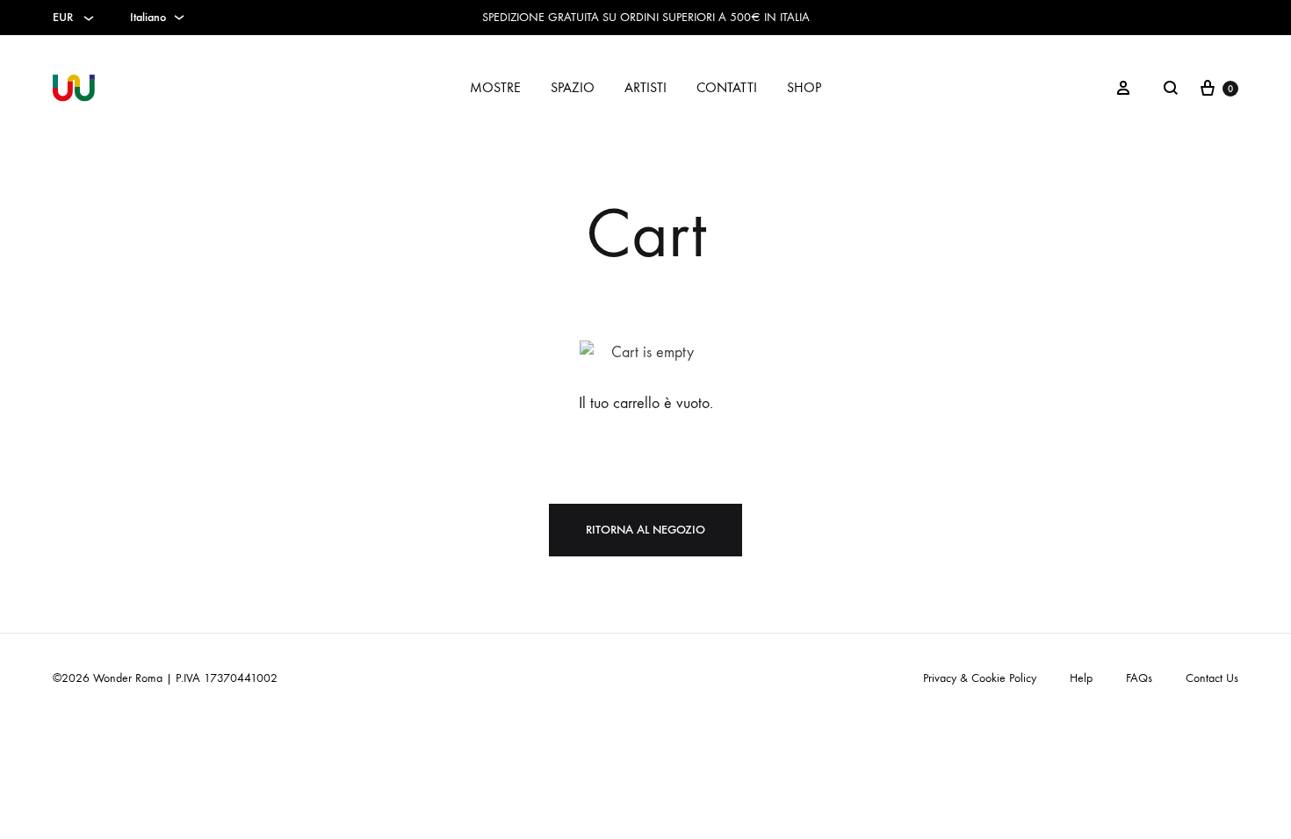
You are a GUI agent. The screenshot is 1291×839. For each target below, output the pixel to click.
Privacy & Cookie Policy (979, 677)
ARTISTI (645, 87)
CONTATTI (726, 87)
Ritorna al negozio (645, 529)
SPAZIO (573, 87)
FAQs (1139, 677)
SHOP (804, 87)
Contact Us (1212, 677)
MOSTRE (495, 87)
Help (1081, 677)
